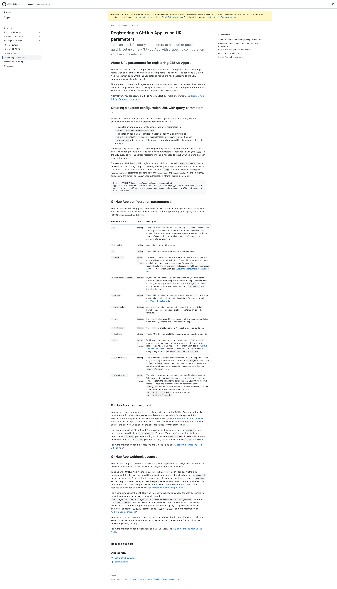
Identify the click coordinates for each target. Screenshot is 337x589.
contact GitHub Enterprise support (222, 17)
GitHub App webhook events (133, 457)
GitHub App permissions (129, 405)
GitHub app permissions (124, 512)
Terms (133, 579)
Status (149, 579)
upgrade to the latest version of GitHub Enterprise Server (158, 17)
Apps (7, 17)
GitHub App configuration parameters (140, 202)
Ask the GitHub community (125, 558)
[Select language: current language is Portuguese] (333, 4)
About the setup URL (160, 301)
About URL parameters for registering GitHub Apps (150, 63)
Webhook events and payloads (168, 487)
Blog (179, 579)
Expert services (168, 579)
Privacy (141, 579)
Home (8, 12)
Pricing (157, 579)
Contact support (121, 562)
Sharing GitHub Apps (127, 25)
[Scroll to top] (331, 583)
